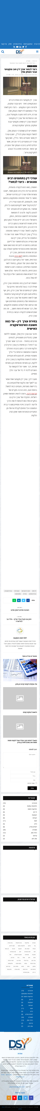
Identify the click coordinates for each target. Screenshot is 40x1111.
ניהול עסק (30, 66)
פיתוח (28, 966)
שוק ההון (34, 839)
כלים (35, 824)
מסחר (24, 957)
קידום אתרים (17, 969)
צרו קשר (4, 44)
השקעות (34, 815)
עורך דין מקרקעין (32, 594)
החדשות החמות (32, 809)
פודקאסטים (10, 963)
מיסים (34, 957)
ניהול (18, 957)
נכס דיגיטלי (26, 960)
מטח (10, 954)
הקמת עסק (27, 948)
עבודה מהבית (33, 963)
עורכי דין (25, 594)
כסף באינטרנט (13, 951)
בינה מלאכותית (19, 943)
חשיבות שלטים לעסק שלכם (20, 610)
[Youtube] (14, 1098)
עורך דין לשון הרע (8, 591)
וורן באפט (7, 948)
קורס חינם (8, 966)
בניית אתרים (17, 44)
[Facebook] (31, 1098)
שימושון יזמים (27, 44)
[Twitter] (25, 1098)
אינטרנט (34, 803)
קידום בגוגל (9, 969)
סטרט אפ (19, 960)
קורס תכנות (25, 969)
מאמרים (34, 66)
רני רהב (34, 972)
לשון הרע (18, 256)
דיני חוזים (34, 591)
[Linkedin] (20, 1098)
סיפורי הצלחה (11, 960)
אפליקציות (27, 943)
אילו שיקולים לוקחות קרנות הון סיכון (26, 684)
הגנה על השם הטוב (26, 591)
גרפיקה (29, 945)
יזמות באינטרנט (27, 951)
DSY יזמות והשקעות (29, 75)
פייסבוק (34, 966)
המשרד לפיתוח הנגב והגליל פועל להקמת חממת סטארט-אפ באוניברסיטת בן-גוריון (22, 741)
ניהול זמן (12, 957)
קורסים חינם (33, 969)
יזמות (35, 821)
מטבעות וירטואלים (18, 954)
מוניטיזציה (27, 954)
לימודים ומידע (33, 827)
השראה (35, 818)
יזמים (20, 951)
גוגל (35, 945)
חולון (10, 44)
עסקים (25, 963)
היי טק (35, 812)
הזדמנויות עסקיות (32, 806)
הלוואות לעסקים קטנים (30, 712)
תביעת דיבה (32, 393)
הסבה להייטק (12, 945)
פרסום (22, 966)
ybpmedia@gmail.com (17, 1087)
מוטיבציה (34, 954)
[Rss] (9, 1098)
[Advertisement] (20, 22)
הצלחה (34, 948)
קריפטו (35, 836)
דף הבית (37, 44)
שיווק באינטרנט (26, 972)
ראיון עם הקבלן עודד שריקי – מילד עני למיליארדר (19, 620)
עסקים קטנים (18, 594)
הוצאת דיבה (16, 591)
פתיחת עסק (15, 966)
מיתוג (29, 957)
